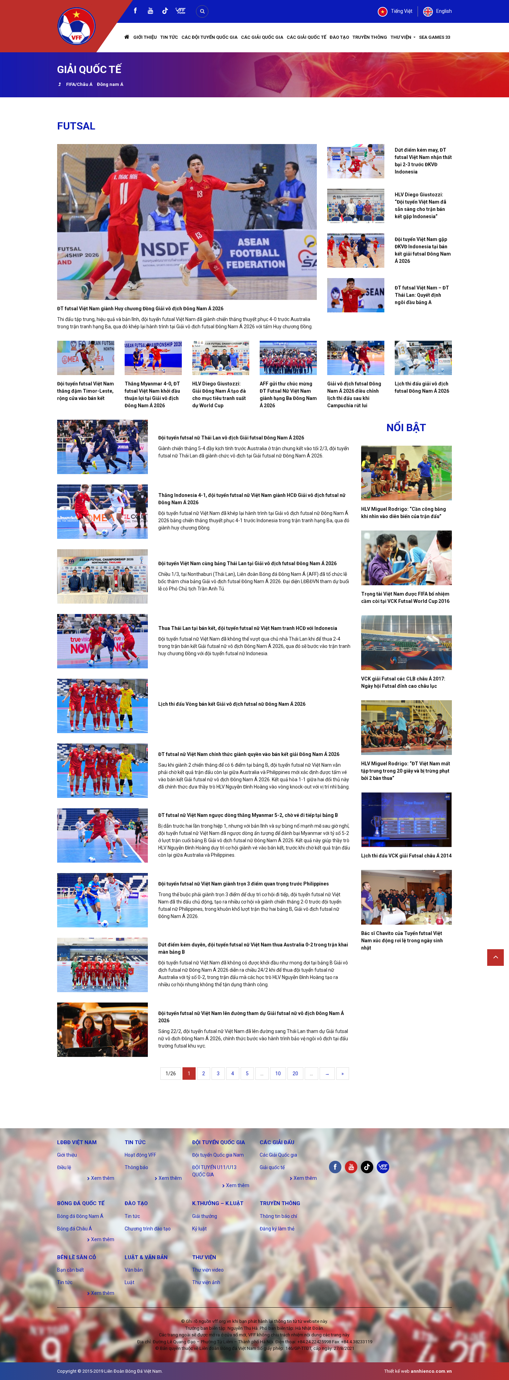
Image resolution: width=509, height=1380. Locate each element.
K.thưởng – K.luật (217, 1203)
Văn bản (134, 1270)
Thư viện (401, 37)
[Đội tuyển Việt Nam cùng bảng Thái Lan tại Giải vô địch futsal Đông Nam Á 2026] (102, 576)
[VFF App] (180, 11)
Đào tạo (339, 37)
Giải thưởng (204, 1216)
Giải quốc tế (272, 1167)
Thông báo (136, 1167)
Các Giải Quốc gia (262, 37)
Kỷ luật (199, 1228)
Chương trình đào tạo (148, 1228)
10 (278, 1073)
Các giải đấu (277, 1142)
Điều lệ (64, 1167)
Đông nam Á (110, 84)
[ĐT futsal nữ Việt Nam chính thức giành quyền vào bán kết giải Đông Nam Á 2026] (102, 771)
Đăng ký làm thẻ (277, 1228)
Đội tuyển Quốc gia (218, 1142)
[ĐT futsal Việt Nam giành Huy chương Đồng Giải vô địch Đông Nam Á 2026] (187, 222)
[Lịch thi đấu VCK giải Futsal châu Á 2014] (406, 819)
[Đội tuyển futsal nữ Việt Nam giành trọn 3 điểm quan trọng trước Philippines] (102, 900)
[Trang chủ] (127, 38)
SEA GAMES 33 (434, 37)
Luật (129, 1282)
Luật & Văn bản (146, 1257)
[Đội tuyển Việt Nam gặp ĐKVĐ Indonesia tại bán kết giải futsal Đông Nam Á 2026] (355, 250)
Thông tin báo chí (278, 1216)
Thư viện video (208, 1270)
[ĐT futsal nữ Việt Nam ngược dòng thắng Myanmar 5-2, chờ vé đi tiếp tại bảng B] (102, 835)
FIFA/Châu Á (79, 84)
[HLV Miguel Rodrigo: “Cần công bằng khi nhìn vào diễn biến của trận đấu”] (406, 473)
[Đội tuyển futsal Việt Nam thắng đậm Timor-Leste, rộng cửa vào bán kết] (85, 358)
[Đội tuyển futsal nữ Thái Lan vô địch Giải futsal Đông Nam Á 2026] (102, 447)
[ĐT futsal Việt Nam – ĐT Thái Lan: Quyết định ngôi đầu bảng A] (355, 295)
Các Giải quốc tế (306, 37)
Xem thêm (102, 1178)
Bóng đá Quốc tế (80, 1203)
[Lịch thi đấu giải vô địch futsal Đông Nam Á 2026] (423, 358)
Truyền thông (369, 37)
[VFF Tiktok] (165, 12)
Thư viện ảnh (206, 1282)
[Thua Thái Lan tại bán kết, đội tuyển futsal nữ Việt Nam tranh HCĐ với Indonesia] (102, 641)
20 (295, 1073)
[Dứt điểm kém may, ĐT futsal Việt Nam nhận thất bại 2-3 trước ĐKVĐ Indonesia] (355, 161)
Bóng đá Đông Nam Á (80, 1216)
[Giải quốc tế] (59, 85)
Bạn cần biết (70, 1270)
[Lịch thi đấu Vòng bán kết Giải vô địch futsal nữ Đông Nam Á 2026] (102, 706)
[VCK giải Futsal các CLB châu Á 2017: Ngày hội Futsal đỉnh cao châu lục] (406, 642)
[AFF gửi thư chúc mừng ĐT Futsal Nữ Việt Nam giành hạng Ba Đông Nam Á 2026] (288, 358)
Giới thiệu (145, 37)
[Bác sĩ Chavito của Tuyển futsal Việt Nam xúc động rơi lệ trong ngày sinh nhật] (406, 897)
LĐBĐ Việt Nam (77, 1142)
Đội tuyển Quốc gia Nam (218, 1155)
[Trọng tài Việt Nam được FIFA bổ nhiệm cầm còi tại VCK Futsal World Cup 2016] (406, 558)
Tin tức (169, 37)
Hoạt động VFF (140, 1155)
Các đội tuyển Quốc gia (209, 37)
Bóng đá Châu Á (74, 1228)
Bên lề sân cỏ (76, 1257)
